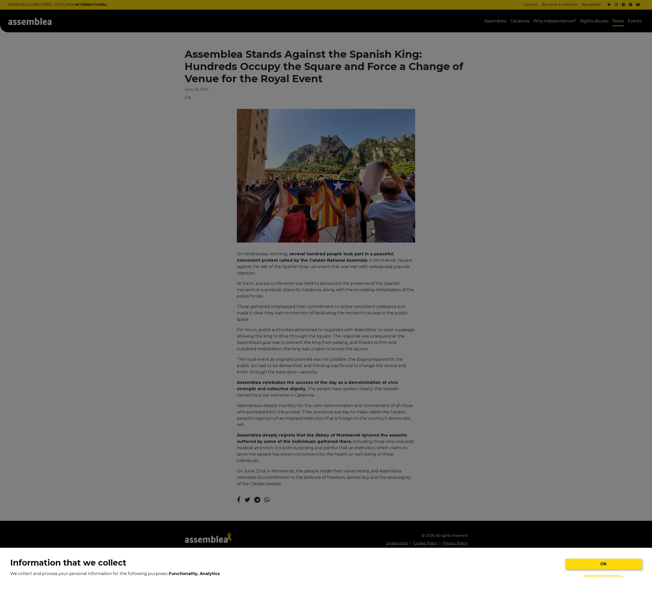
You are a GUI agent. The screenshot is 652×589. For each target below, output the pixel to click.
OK (603, 564)
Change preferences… (603, 576)
